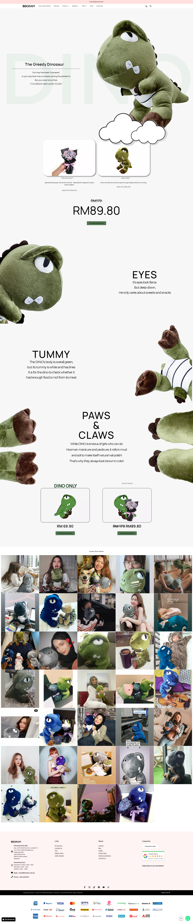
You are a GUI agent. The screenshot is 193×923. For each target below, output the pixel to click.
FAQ (56, 851)
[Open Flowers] (68, 6)
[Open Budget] (78, 6)
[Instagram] (89, 887)
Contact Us (58, 848)
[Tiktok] (94, 887)
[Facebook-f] (85, 887)
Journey (101, 846)
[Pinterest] (99, 887)
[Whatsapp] (108, 887)
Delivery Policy (59, 853)
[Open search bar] (151, 6)
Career (101, 851)
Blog (100, 848)
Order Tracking (59, 856)
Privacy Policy (103, 853)
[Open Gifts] (86, 6)
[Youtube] (104, 887)
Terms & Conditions (105, 856)
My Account (58, 846)
